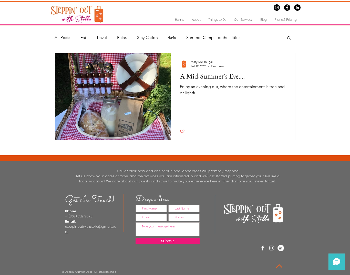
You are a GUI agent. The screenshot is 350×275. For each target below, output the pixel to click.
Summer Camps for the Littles (213, 37)
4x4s (172, 37)
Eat (83, 37)
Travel (101, 37)
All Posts (62, 37)
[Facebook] (287, 7)
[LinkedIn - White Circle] (280, 248)
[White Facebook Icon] (263, 248)
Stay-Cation (147, 37)
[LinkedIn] (297, 7)
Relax (122, 37)
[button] (217, 19)
